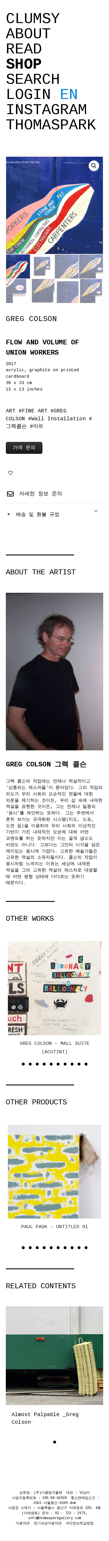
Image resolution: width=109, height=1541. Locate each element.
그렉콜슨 (16, 426)
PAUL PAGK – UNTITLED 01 (54, 1227)
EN (69, 95)
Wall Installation (58, 419)
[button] (94, 166)
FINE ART (34, 411)
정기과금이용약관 (48, 1523)
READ (24, 49)
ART (10, 411)
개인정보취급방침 (80, 1523)
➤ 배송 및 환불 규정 (33, 514)
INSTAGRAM (46, 110)
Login (28, 95)
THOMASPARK (51, 125)
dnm (73, 1503)
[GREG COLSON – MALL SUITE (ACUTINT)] (54, 988)
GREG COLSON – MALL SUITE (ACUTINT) (55, 1048)
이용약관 (23, 1523)
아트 (38, 426)
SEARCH (33, 80)
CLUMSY (33, 19)
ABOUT (28, 34)
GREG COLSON (31, 319)
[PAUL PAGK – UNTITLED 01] (54, 1172)
